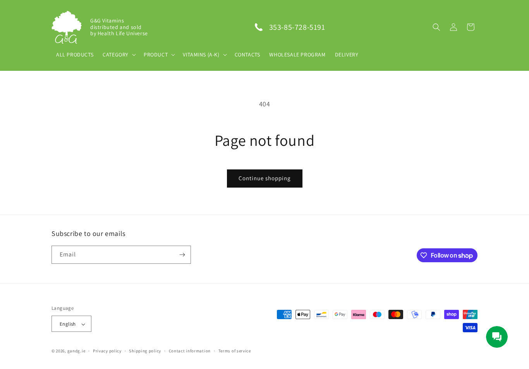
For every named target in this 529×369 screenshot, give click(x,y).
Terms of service (234, 351)
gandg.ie (76, 351)
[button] (436, 27)
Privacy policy (107, 351)
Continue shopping (265, 178)
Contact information (190, 351)
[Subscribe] (182, 255)
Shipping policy (145, 351)
